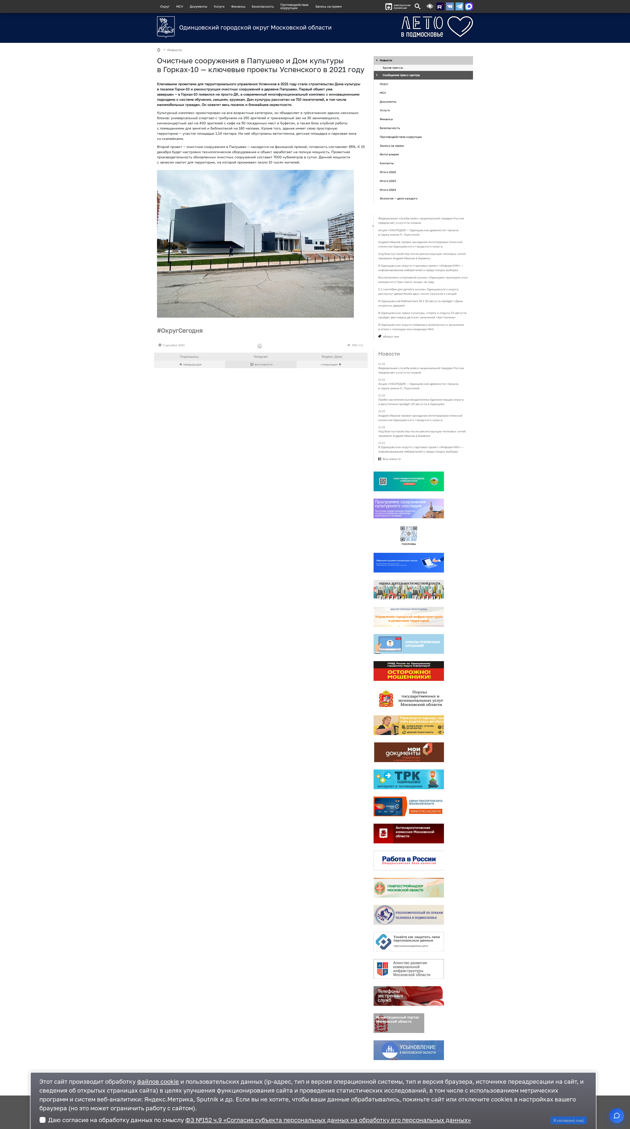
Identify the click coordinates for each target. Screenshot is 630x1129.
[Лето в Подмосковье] (409, 26)
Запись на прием (328, 6)
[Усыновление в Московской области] (409, 1050)
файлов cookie (158, 1081)
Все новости (392, 459)
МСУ (179, 6)
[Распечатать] (260, 346)
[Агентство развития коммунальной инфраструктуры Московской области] (409, 969)
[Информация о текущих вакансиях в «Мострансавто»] (409, 725)
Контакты (387, 163)
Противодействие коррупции (401, 137)
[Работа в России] (409, 860)
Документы (198, 6)
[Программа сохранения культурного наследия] (409, 508)
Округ (165, 6)
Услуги (219, 6)
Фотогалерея (389, 154)
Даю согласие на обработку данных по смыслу (259, 1119)
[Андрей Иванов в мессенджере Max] (469, 6)
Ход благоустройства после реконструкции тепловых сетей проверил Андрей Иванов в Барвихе (422, 256)
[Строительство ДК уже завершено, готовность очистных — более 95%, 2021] (255, 244)
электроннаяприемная (402, 6)
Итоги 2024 (388, 190)
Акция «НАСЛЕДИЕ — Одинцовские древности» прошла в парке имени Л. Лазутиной (418, 232)
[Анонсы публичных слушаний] (409, 644)
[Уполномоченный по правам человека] (409, 915)
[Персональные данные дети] (409, 942)
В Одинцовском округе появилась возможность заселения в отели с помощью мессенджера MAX (421, 327)
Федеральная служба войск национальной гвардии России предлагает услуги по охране (421, 220)
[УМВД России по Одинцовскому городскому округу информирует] (409, 671)
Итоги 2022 (388, 172)
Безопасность (263, 6)
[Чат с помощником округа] (616, 1115)
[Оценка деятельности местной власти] (409, 590)
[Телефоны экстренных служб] (409, 996)
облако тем (391, 336)
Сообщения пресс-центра (401, 75)
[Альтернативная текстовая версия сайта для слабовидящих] (430, 6)
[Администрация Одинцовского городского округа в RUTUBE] (440, 6)
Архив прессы (393, 68)
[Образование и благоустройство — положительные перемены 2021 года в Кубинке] (332, 364)
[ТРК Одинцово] (409, 779)
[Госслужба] (409, 535)
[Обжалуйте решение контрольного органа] (409, 563)
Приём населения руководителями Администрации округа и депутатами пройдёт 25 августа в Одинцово (421, 402)
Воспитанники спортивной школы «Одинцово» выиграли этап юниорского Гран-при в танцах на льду (423, 280)
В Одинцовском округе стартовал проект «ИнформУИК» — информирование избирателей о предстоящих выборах (420, 268)
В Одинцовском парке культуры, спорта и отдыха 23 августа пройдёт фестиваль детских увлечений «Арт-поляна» (422, 315)
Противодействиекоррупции (294, 6)
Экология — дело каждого (398, 198)
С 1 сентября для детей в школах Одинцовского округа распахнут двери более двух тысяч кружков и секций (418, 291)
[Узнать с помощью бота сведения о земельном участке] (409, 481)
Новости (174, 50)
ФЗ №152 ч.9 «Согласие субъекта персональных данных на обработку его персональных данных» (328, 1119)
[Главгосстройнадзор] (409, 888)
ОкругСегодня (182, 330)
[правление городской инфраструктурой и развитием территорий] (409, 617)
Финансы (238, 6)
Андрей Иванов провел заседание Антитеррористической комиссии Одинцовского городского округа (420, 244)
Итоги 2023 (388, 181)
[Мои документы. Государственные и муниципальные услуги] (409, 752)
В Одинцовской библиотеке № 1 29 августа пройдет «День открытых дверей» (420, 303)
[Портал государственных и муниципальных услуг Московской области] (409, 698)
